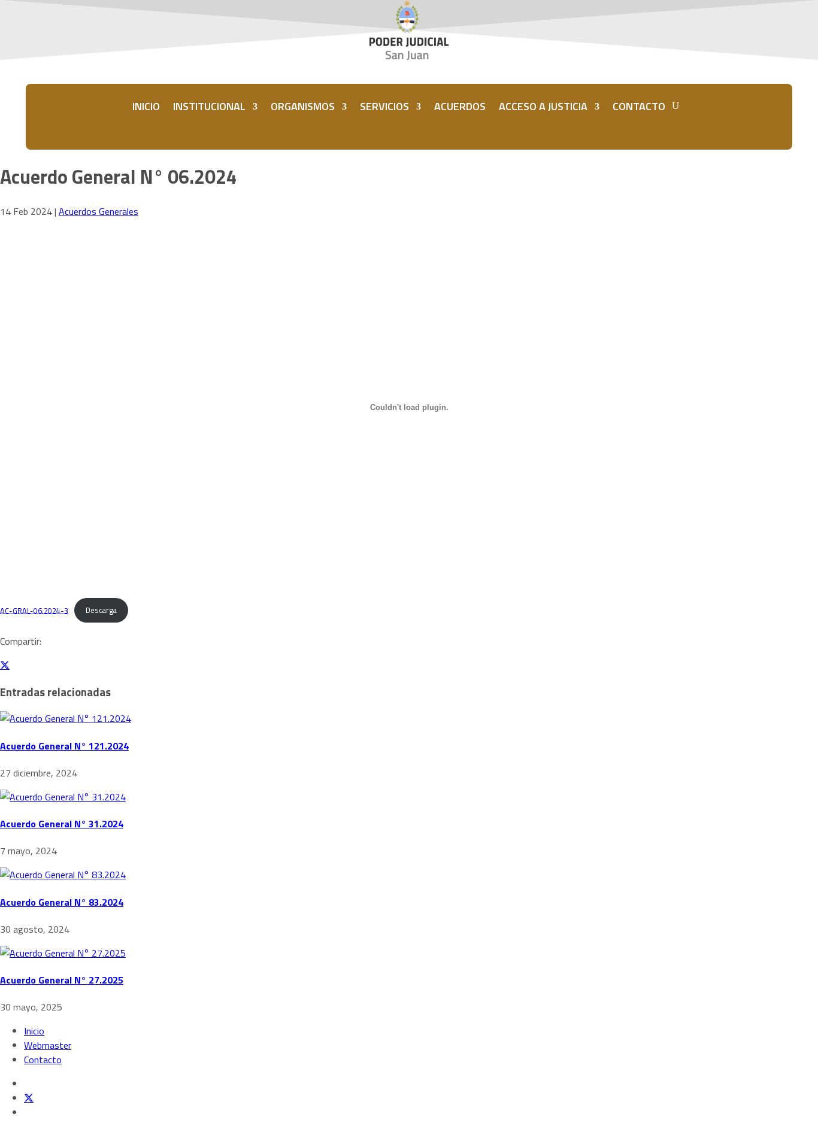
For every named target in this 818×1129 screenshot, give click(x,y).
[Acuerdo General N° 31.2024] (63, 797)
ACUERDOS (460, 106)
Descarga (101, 610)
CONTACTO (639, 106)
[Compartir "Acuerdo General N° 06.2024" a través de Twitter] (5, 665)
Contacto (43, 1059)
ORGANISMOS (303, 106)
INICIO (146, 106)
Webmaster (47, 1045)
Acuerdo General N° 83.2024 (61, 902)
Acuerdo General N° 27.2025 (61, 980)
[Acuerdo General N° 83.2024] (63, 874)
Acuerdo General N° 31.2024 (61, 824)
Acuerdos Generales (98, 211)
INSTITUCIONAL (209, 106)
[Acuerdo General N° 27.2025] (63, 953)
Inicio (34, 1031)
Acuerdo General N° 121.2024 (64, 746)
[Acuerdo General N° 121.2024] (65, 718)
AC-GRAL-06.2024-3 (34, 610)
